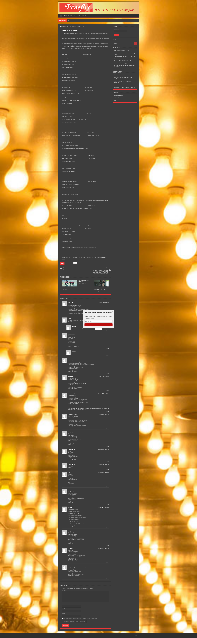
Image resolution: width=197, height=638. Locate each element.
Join (98, 325)
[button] (98, 312)
